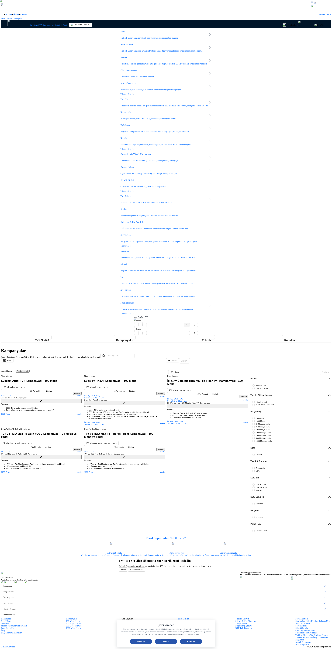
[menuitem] (166, 586)
